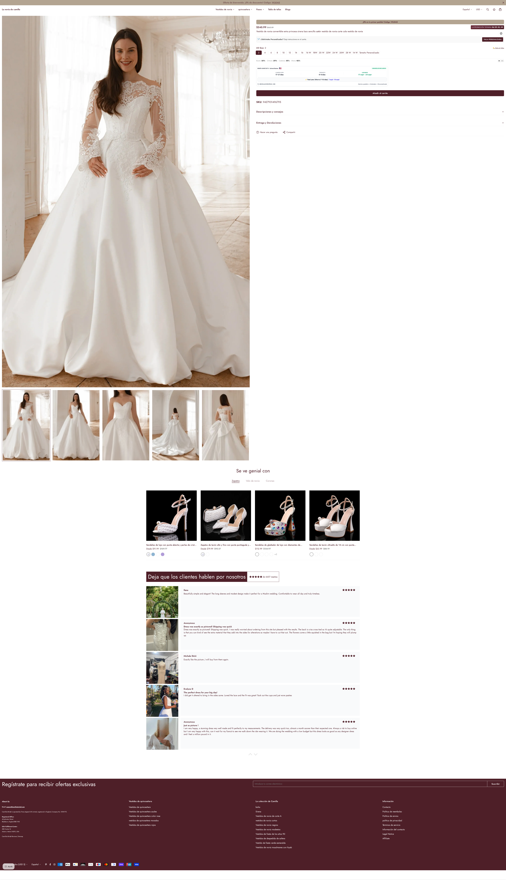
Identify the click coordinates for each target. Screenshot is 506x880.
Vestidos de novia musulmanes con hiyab (274, 847)
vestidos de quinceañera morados (144, 820)
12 (290, 52)
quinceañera (244, 9)
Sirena (258, 811)
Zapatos (236, 481)
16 (302, 52)
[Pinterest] (46, 864)
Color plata (262, 554)
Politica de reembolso (392, 811)
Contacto (387, 807)
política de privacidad (392, 820)
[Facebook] (50, 864)
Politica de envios (390, 816)
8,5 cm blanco (316, 554)
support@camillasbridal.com (15, 807)
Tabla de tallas (274, 9)
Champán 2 (266, 554)
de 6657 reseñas (270, 576)
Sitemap (20, 836)
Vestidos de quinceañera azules (143, 811)
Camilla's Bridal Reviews (9, 836)
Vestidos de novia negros (267, 825)
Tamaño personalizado (369, 52)
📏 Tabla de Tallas (498, 48)
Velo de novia (253, 481)
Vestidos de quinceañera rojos (142, 825)
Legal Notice (388, 833)
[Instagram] (54, 864)
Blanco (148, 554)
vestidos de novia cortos (266, 820)
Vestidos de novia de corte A (268, 816)
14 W (355, 52)
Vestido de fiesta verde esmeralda (271, 842)
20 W (321, 52)
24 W (335, 52)
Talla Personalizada (493, 39)
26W (341, 52)
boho (258, 807)
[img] (255, 576)
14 (296, 52)
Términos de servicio (391, 825)
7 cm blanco (311, 554)
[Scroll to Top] (501, 866)
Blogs (287, 9)
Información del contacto (394, 829)
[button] (500, 9)
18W (315, 52)
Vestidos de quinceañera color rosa (144, 816)
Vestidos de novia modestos (268, 829)
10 (283, 52)
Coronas (270, 481)
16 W (308, 52)
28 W (348, 52)
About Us (5, 801)
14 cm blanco (321, 554)
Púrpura (162, 554)
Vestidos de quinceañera (140, 807)
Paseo (259, 9)
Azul (153, 554)
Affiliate (386, 838)
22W (328, 52)
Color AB (257, 554)
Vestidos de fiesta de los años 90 (270, 833)
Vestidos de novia (224, 9)
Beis (158, 554)
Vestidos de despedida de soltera (270, 838)
